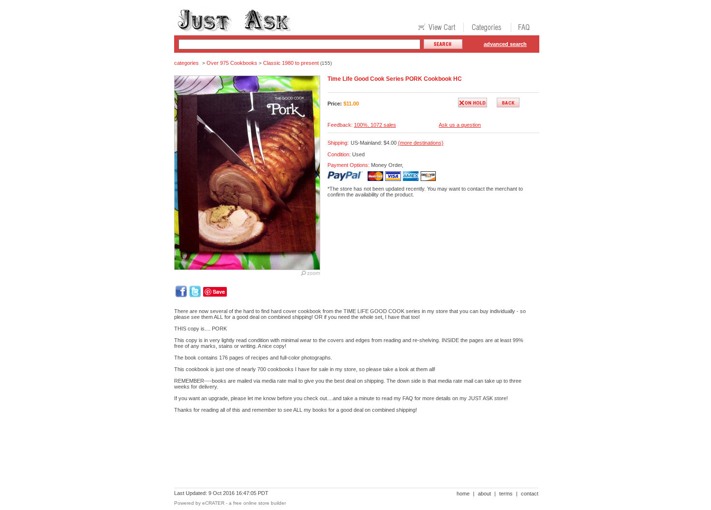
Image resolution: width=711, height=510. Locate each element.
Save (219, 291)
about (484, 493)
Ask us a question (460, 125)
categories (186, 63)
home (463, 493)
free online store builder (259, 503)
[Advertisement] (350, 454)
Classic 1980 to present (291, 63)
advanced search (505, 44)
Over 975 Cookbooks (232, 63)
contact (529, 493)
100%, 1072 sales (375, 125)
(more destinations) (421, 143)
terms (506, 493)
